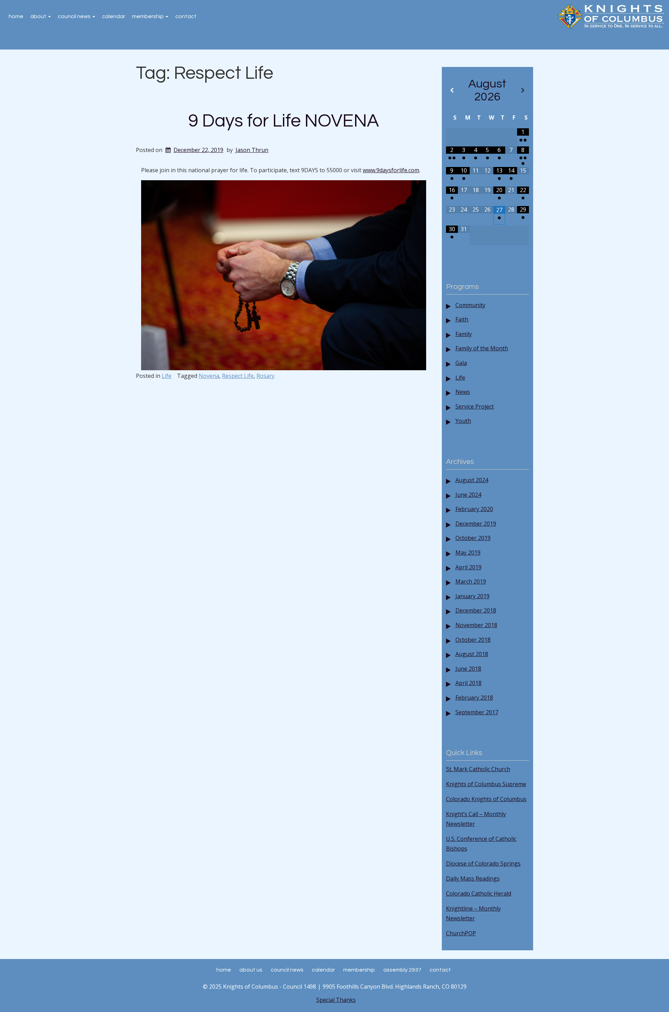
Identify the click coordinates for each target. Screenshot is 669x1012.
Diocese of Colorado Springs (483, 863)
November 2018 (476, 625)
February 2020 (474, 509)
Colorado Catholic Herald (478, 893)
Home (16, 16)
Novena (209, 376)
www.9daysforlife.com (391, 170)
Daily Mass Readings (473, 878)
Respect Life (238, 376)
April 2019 (468, 567)
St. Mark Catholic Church (478, 769)
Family (463, 334)
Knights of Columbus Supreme (486, 784)
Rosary (265, 376)
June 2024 (468, 495)
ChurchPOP (461, 933)
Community (470, 305)
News (462, 392)
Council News (75, 16)
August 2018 (471, 654)
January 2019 (472, 596)
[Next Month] (523, 90)
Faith (461, 319)
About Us (250, 970)
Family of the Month (481, 348)
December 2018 (475, 610)
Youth (463, 421)
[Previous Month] (452, 90)
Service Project (474, 406)
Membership (148, 16)
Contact (186, 16)
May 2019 (467, 552)
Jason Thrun (252, 150)
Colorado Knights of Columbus (486, 799)
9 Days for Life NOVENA (283, 121)
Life (166, 376)
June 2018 (468, 668)
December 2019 (475, 523)
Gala (461, 363)
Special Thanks (336, 1000)
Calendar (113, 16)
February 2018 (474, 697)
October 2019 (473, 538)
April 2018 (468, 683)
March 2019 (470, 581)
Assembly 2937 (402, 970)
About (38, 16)
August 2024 (471, 480)
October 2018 (473, 640)
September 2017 (476, 712)
